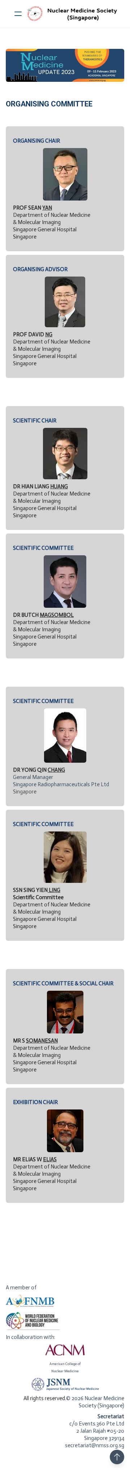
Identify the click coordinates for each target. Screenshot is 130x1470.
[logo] (74, 14)
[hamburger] (18, 14)
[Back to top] (117, 1457)
